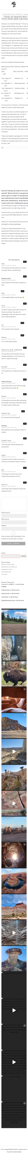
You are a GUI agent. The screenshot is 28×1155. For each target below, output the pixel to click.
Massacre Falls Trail (6, 569)
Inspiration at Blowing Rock (9, 567)
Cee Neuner (4, 597)
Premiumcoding (17, 1152)
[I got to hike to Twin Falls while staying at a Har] (14, 932)
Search (3, 553)
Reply (25, 261)
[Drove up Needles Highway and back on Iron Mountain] (14, 648)
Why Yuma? (4, 574)
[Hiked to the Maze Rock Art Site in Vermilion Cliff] (14, 803)
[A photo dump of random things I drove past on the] (14, 958)
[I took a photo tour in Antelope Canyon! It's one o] (14, 699)
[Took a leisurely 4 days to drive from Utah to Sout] (14, 673)
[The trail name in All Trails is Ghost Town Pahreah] (14, 906)
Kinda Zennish (5, 590)
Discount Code (8, 14)
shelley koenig (6, 381)
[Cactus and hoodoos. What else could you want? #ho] (14, 777)
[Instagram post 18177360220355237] (14, 984)
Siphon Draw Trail (6, 572)
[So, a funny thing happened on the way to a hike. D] (14, 622)
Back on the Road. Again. (8, 564)
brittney (4, 426)
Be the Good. (15, 590)
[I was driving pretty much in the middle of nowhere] (14, 1062)
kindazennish (6, 278)
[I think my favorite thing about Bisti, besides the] (14, 1010)
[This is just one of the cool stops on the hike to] (14, 1036)
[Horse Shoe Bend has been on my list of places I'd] (14, 880)
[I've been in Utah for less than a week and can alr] (14, 829)
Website (3, 525)
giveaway (19, 14)
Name (5, 512)
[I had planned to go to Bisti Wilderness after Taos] (14, 1113)
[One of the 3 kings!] (14, 1088)
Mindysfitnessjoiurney (7, 600)
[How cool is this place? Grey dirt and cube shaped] (14, 725)
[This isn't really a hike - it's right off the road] (14, 855)
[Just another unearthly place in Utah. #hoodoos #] (14, 751)
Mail (5, 519)
